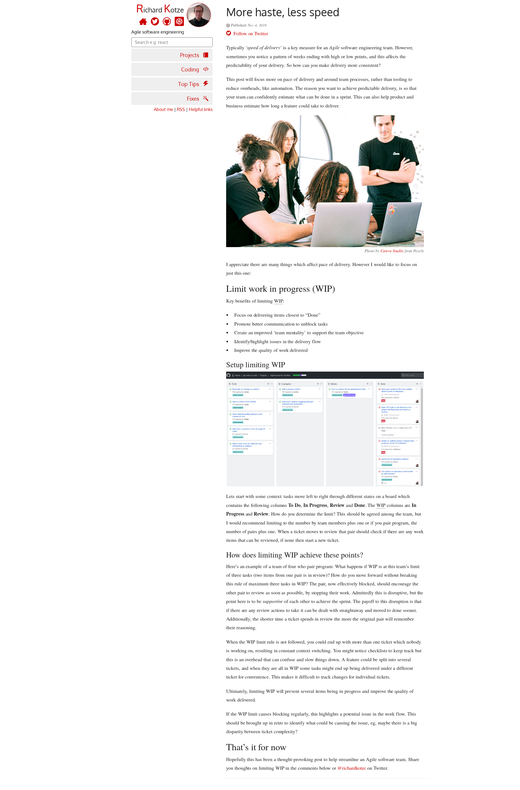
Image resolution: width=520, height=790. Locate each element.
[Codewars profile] (179, 21)
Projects (190, 54)
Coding (190, 69)
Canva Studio (392, 250)
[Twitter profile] (153, 21)
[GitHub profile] (165, 21)
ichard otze (160, 9)
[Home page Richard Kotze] (197, 18)
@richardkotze (351, 768)
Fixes (193, 98)
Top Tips (189, 83)
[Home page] (141, 21)
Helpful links (201, 109)
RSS (181, 109)
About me (163, 109)
